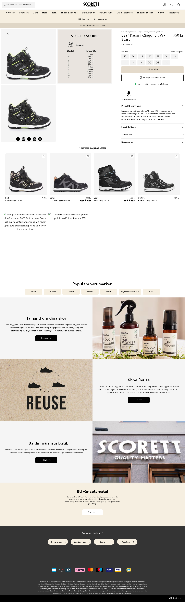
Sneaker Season (145, 13)
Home (161, 13)
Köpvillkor (126, 542)
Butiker (103, 542)
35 (166, 62)
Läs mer (139, 400)
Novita (71, 292)
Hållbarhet (84, 19)
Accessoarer (100, 19)
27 (158, 56)
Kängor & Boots (143, 32)
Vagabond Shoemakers (130, 292)
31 (133, 62)
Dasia (33, 292)
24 (133, 56)
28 (166, 56)
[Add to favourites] (8, 33)
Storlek (124, 52)
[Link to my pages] (165, 5)
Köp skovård (46, 338)
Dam (35, 13)
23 (125, 56)
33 (149, 62)
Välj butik (174, 598)
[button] (25, 243)
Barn (54, 13)
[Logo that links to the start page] (91, 4)
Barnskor (133, 32)
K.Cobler (52, 292)
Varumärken (105, 13)
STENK (108, 292)
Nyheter (10, 13)
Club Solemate (125, 13)
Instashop (174, 13)
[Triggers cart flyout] (178, 5)
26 (150, 56)
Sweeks (90, 292)
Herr (44, 13)
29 (175, 56)
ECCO (151, 292)
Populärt (23, 13)
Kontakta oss (56, 542)
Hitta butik (46, 460)
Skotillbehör (88, 13)
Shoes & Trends (69, 13)
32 (141, 62)
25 (142, 56)
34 (158, 62)
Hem (122, 32)
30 (125, 62)
